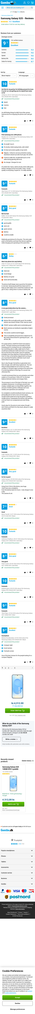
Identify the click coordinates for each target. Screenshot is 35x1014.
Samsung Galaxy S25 (7, 15)
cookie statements (10, 993)
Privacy (20, 912)
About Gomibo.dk (12, 912)
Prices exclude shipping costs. (19, 906)
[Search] (31, 7)
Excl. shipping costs (20, 715)
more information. (20, 909)
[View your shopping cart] (32, 2)
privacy (30, 991)
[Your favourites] (28, 2)
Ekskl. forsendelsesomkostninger (11, 810)
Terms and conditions (23, 914)
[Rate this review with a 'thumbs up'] (24, 120)
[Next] (32, 668)
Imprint (26, 912)
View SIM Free (18, 706)
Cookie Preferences (11, 914)
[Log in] (24, 2)
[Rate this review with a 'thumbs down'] (30, 120)
